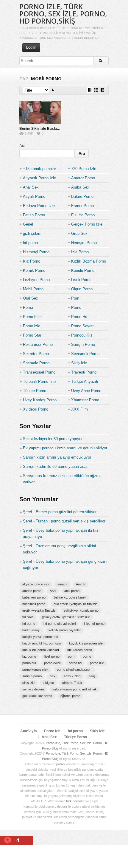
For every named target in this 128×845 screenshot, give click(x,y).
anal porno (71, 591)
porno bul (29, 663)
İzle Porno (80, 252)
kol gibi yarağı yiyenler (65, 630)
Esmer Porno (82, 205)
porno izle (97, 663)
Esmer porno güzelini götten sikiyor (66, 512)
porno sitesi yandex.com (74, 669)
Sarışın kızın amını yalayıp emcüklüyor (57, 457)
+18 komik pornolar (39, 168)
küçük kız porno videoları (40, 650)
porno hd (75, 663)
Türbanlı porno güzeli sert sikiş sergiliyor (70, 521)
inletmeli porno (94, 623)
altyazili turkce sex (35, 584)
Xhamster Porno (85, 400)
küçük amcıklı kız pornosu (41, 643)
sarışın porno (32, 676)
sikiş (92, 676)
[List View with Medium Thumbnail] (102, 90)
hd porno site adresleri (59, 623)
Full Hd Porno (83, 215)
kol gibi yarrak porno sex (40, 637)
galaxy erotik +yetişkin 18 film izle (66, 617)
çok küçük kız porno (37, 696)
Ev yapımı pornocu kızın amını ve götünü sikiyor (65, 448)
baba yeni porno (34, 597)
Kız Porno (31, 261)
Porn (75, 298)
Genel (28, 224)
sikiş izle (28, 682)
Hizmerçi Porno (36, 252)
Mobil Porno (33, 289)
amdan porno (31, 591)
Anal (53, 591)
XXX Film (79, 409)
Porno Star (32, 335)
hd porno (30, 242)
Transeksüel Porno (39, 372)
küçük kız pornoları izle (86, 643)
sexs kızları (72, 676)
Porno (76, 307)
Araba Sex (80, 187)
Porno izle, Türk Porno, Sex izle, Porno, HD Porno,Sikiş (63, 13)
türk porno (73, 801)
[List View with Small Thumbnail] (96, 90)
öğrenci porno (70, 696)
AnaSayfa (28, 731)
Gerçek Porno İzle (86, 224)
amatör (62, 584)
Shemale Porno (36, 363)
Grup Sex (79, 233)
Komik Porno (34, 270)
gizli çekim (32, 233)
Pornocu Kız (82, 335)
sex (52, 676)
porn (71, 656)
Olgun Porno (82, 289)
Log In (31, 47)
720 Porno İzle (83, 168)
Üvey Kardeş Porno (40, 400)
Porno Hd (79, 316)
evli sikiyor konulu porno (81, 610)
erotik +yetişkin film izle (38, 610)
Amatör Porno (83, 178)
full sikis (28, 617)
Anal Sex (31, 187)
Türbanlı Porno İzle (39, 381)
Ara (22, 146)
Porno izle (31, 326)
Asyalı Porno (34, 196)
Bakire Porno (82, 196)
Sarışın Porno (83, 344)
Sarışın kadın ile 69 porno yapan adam (56, 466)
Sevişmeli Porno (85, 353)
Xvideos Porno (35, 409)
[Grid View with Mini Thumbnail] (90, 90)
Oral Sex (30, 298)
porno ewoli (52, 663)
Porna (28, 307)
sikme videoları (33, 689)
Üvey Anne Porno (86, 390)
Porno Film (32, 316)
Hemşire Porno (84, 242)
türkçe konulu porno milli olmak (74, 689)
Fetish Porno (34, 215)
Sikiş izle (79, 363)
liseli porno (52, 656)
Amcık (80, 584)
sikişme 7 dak (72, 682)
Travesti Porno (83, 372)
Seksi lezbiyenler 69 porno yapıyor (52, 439)
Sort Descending (53, 90)
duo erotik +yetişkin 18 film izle (75, 604)
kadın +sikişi (31, 630)
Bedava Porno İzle (39, 205)
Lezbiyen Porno (36, 279)
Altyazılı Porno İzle (39, 178)
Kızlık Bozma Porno (88, 261)
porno (87, 656)
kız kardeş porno (79, 650)
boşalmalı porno (33, 604)
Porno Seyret (82, 326)
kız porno (29, 656)
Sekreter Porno (36, 353)
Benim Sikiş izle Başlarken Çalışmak (50, 129)
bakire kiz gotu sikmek (70, 597)
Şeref (27, 512)
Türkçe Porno (34, 390)
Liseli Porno (81, 279)
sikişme (48, 682)
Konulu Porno (82, 270)
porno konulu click (35, 669)
